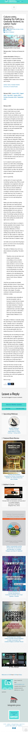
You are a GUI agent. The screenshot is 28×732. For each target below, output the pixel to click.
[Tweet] (12, 384)
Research (22, 724)
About (9, 724)
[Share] (9, 384)
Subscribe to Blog (20, 408)
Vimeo (20, 674)
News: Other (7, 30)
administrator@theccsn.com (19, 684)
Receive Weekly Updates (14, 404)
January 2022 (17, 95)
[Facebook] (13, 728)
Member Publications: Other (15, 29)
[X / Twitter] (15, 728)
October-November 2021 (10, 97)
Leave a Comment (9, 32)
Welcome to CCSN (6, 674)
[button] (14, 7)
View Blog (8, 408)
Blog (5, 29)
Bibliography (15, 724)
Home (4, 724)
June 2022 (10, 95)
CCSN (15, 674)
